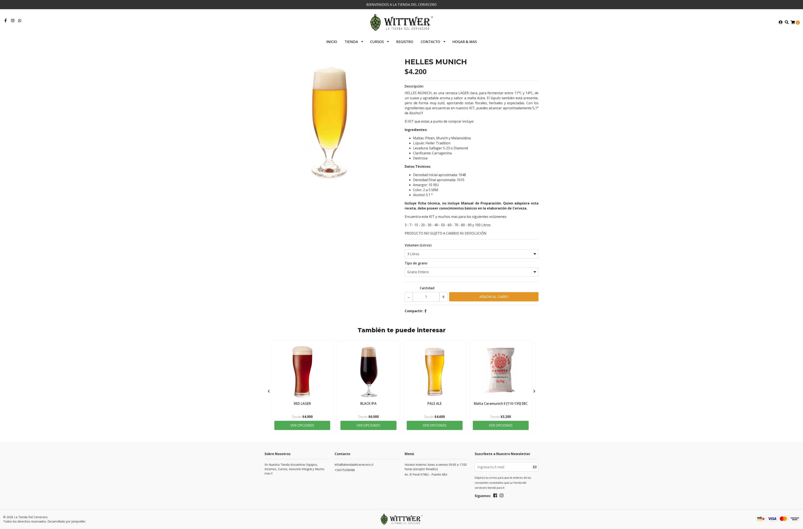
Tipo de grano (416, 263)
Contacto (430, 41)
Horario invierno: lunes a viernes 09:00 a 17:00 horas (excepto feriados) (436, 467)
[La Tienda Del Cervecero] (401, 22)
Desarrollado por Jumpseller (66, 521)
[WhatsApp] (20, 20)
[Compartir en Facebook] (425, 311)
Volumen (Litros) (418, 245)
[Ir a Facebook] (5, 20)
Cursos (377, 41)
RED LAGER (302, 403)
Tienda (351, 41)
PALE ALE (434, 403)
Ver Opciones (302, 425)
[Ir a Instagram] (12, 20)
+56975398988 (345, 470)
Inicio (331, 41)
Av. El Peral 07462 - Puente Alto (426, 474)
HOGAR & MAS (464, 41)
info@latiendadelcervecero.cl (354, 465)
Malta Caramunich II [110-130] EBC (501, 403)
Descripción (414, 86)
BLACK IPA (368, 403)
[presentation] (269, 391)
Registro (404, 41)
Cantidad (427, 288)
